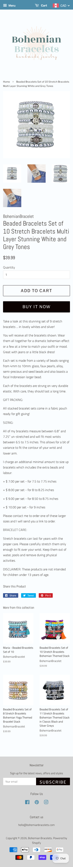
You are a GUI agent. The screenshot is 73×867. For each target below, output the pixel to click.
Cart (43, 5)
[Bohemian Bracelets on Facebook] (27, 803)
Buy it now (37, 306)
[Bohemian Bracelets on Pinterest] (36, 803)
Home (6, 81)
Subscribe (53, 782)
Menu (11, 5)
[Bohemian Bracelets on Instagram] (46, 803)
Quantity (9, 267)
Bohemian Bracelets (40, 838)
